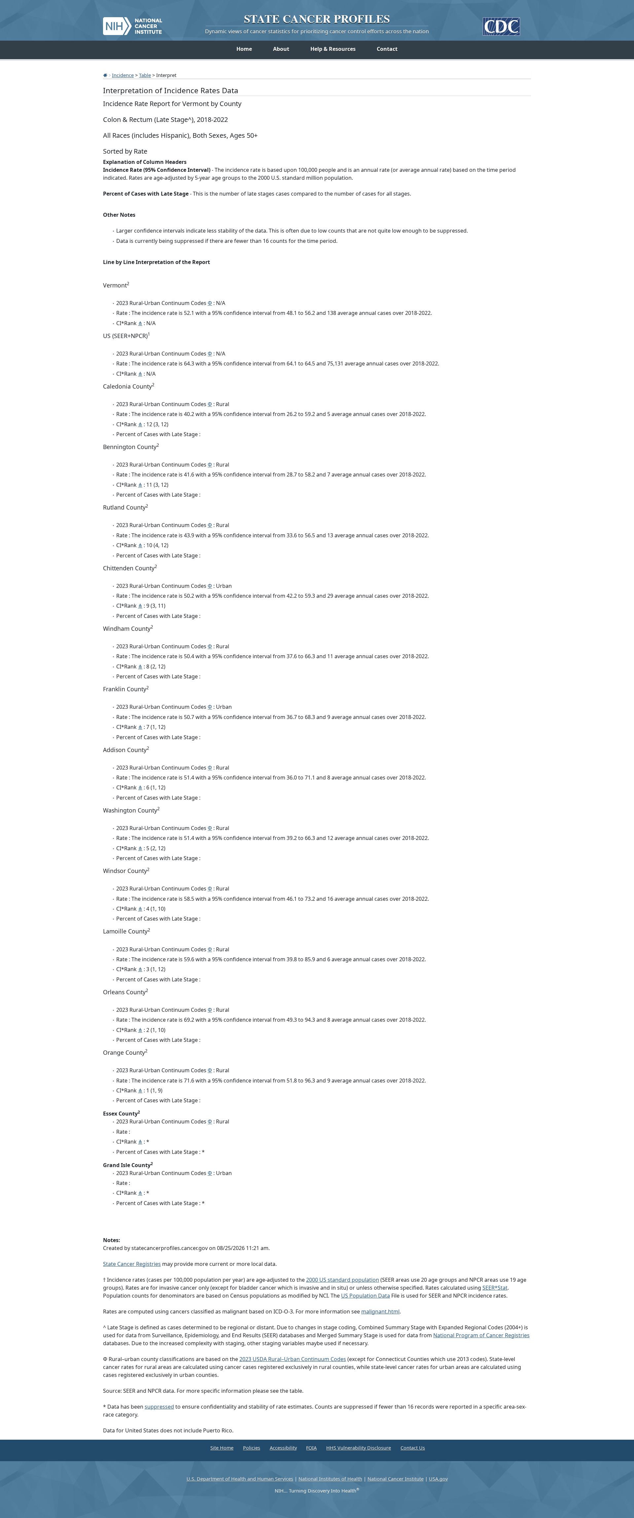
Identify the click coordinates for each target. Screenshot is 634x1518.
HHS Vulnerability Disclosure (358, 1448)
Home (244, 49)
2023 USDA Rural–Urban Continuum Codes (292, 1359)
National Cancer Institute (396, 1479)
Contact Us (413, 1448)
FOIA (311, 1448)
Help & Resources (333, 49)
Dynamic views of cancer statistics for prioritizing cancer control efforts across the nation (317, 31)
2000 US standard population (342, 1279)
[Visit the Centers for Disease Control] (501, 24)
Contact (387, 49)
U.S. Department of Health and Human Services (240, 1479)
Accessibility (283, 1448)
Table (145, 75)
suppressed (159, 1406)
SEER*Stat (495, 1287)
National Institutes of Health (330, 1479)
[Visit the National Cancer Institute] (132, 23)
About (281, 49)
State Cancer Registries (132, 1264)
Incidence (123, 75)
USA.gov (438, 1479)
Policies (251, 1448)
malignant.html (380, 1311)
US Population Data (365, 1295)
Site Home (221, 1448)
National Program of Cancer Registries (481, 1335)
